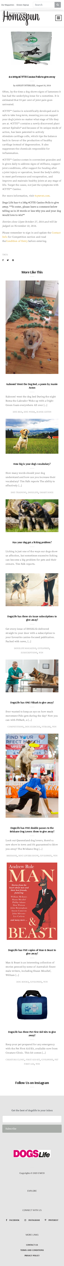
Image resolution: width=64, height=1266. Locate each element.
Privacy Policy (32, 1255)
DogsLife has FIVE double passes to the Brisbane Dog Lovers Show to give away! (32, 829)
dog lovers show (28, 855)
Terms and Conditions (32, 1250)
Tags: (5, 254)
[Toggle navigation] (58, 18)
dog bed (17, 412)
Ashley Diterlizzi (25, 85)
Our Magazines (7, 5)
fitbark (46, 726)
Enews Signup (23, 5)
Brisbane (12, 855)
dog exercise (32, 726)
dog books (22, 982)
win (41, 652)
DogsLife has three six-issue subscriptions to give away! (32, 618)
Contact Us (32, 1244)
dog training (18, 492)
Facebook (14, 1220)
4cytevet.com (42, 195)
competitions (15, 726)
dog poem (29, 412)
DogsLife (33, 492)
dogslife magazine (25, 648)
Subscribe (10, 1128)
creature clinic (15, 1059)
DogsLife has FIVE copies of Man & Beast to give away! (32, 951)
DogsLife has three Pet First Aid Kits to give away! (32, 1033)
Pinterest (53, 1220)
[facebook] (2, 260)
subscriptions (29, 652)
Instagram (34, 1220)
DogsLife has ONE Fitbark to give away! (32, 702)
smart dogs (46, 492)
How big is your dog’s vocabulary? (31, 464)
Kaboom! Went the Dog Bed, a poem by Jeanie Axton (32, 385)
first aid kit (33, 1059)
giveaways (43, 648)
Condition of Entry (17, 241)
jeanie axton (43, 412)
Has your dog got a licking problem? (32, 542)
